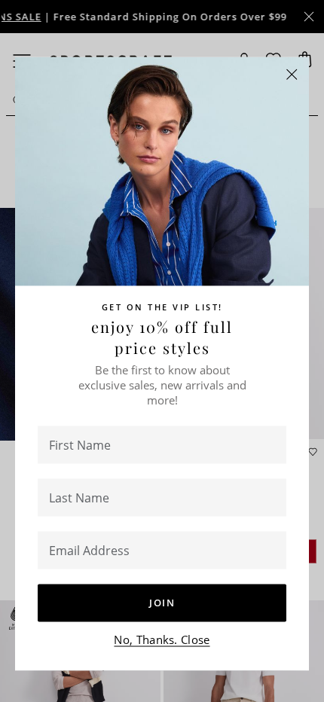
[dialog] (162, 351)
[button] (292, 75)
